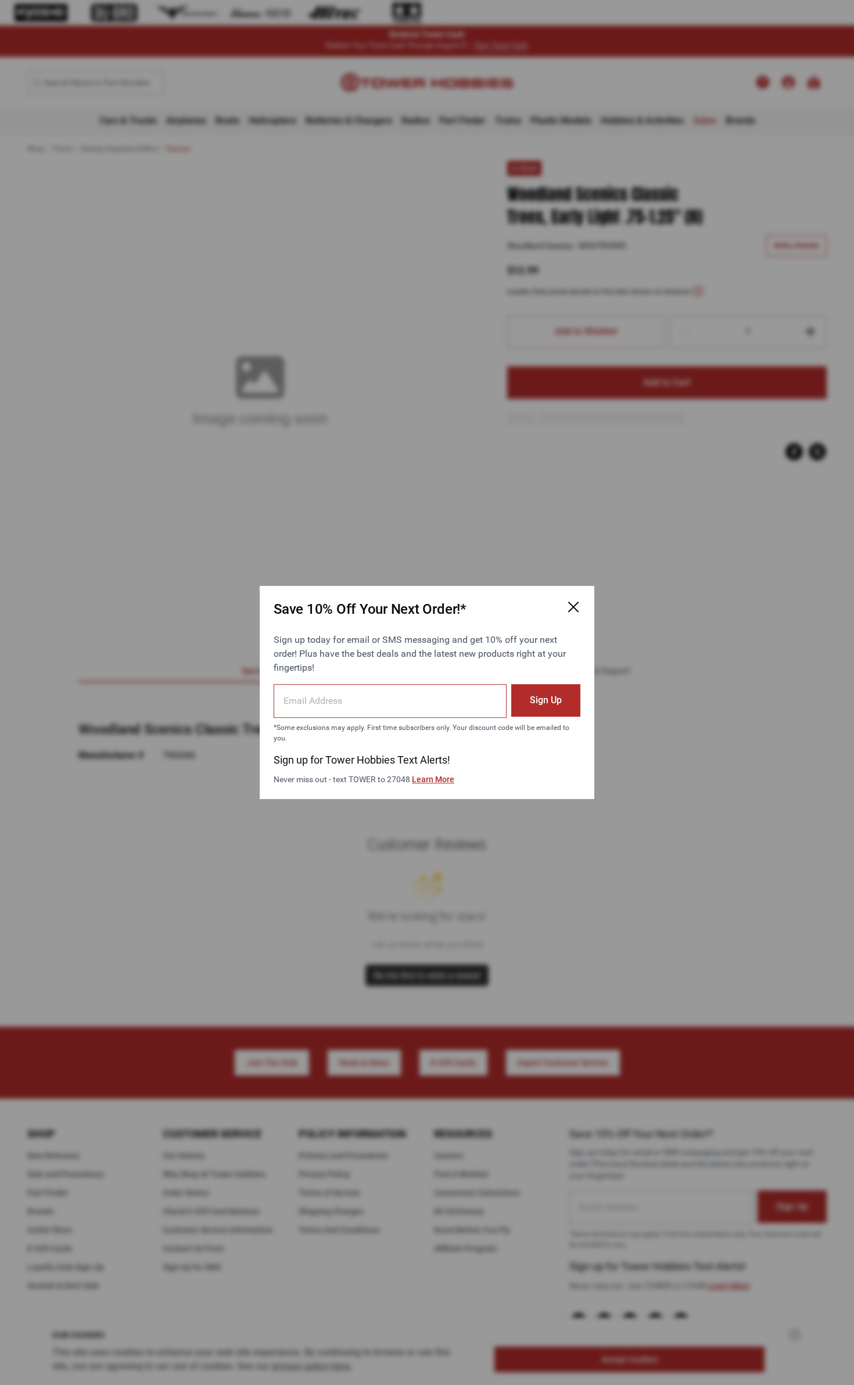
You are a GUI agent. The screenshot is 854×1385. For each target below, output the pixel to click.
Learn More (433, 779)
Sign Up (546, 700)
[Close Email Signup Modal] (573, 607)
